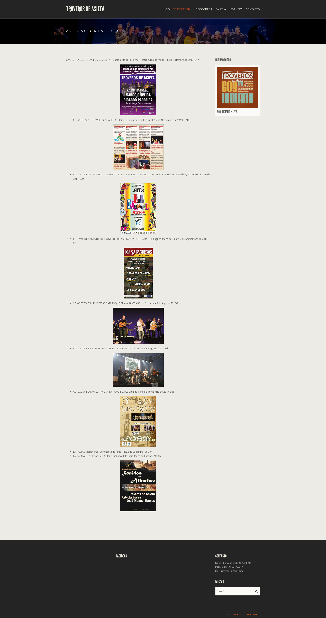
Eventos (236, 9)
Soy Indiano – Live (227, 112)
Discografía (204, 9)
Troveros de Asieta (85, 9)
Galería (220, 9)
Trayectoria (182, 9)
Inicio (166, 9)
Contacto (253, 9)
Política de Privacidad (243, 614)
